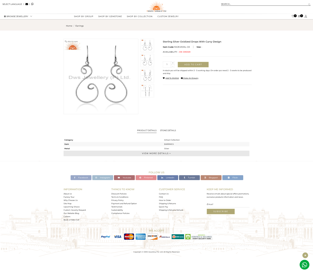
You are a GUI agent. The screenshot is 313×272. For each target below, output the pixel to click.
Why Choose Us (71, 200)
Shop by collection (140, 16)
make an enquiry (190, 78)
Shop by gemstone (110, 16)
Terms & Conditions (119, 197)
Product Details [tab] (146, 130)
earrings (79, 26)
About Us (68, 194)
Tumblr (191, 177)
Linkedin (169, 177)
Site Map (67, 203)
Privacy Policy (117, 200)
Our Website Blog (71, 213)
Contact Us (164, 194)
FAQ (161, 197)
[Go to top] (305, 255)
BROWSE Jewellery (17, 16)
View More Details (155, 153)
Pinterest (148, 177)
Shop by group (83, 16)
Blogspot (213, 177)
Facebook (83, 177)
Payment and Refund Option (124, 203)
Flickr (235, 177)
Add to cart (193, 64)
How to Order (165, 200)
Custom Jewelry (168, 16)
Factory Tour (69, 197)
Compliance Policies (120, 213)
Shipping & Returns (167, 203)
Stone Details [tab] (168, 130)
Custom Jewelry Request (75, 210)
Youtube (126, 177)
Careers (67, 216)
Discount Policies (119, 194)
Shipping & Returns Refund (171, 210)
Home (69, 26)
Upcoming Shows (72, 207)
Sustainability (117, 210)
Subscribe (220, 211)
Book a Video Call (71, 220)
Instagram (104, 177)
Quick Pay (163, 207)
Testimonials (116, 207)
